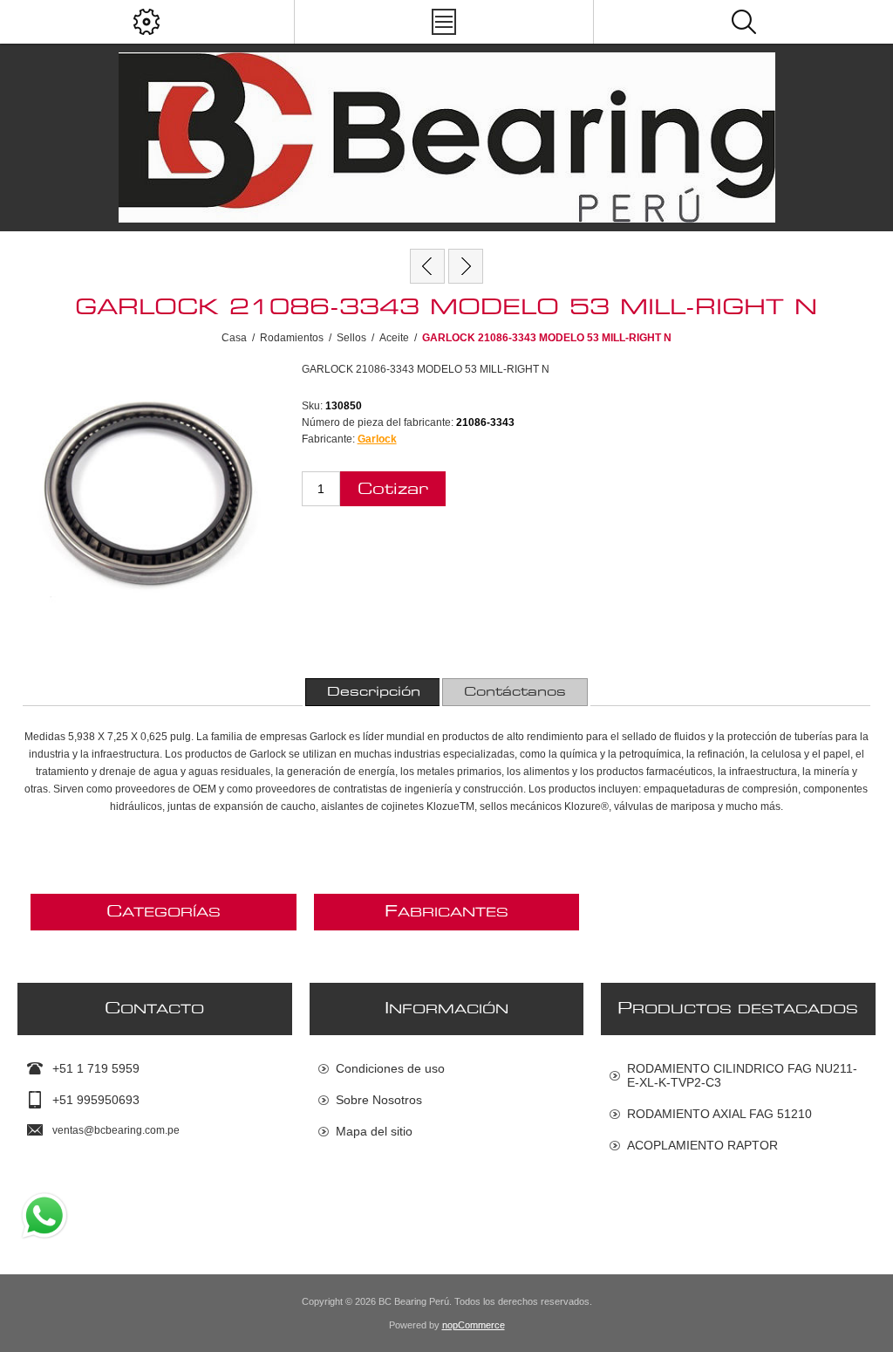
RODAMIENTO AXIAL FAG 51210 (719, 1114)
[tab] (373, 692)
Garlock (377, 439)
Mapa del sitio (374, 1131)
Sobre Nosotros (379, 1100)
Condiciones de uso (390, 1068)
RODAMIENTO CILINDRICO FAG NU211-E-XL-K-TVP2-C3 (742, 1075)
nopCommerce (473, 1325)
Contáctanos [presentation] (515, 692)
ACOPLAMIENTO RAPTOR (702, 1145)
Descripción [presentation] (373, 692)
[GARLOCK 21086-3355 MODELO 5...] (465, 266)
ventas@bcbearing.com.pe (116, 1130)
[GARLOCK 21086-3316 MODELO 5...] (427, 266)
